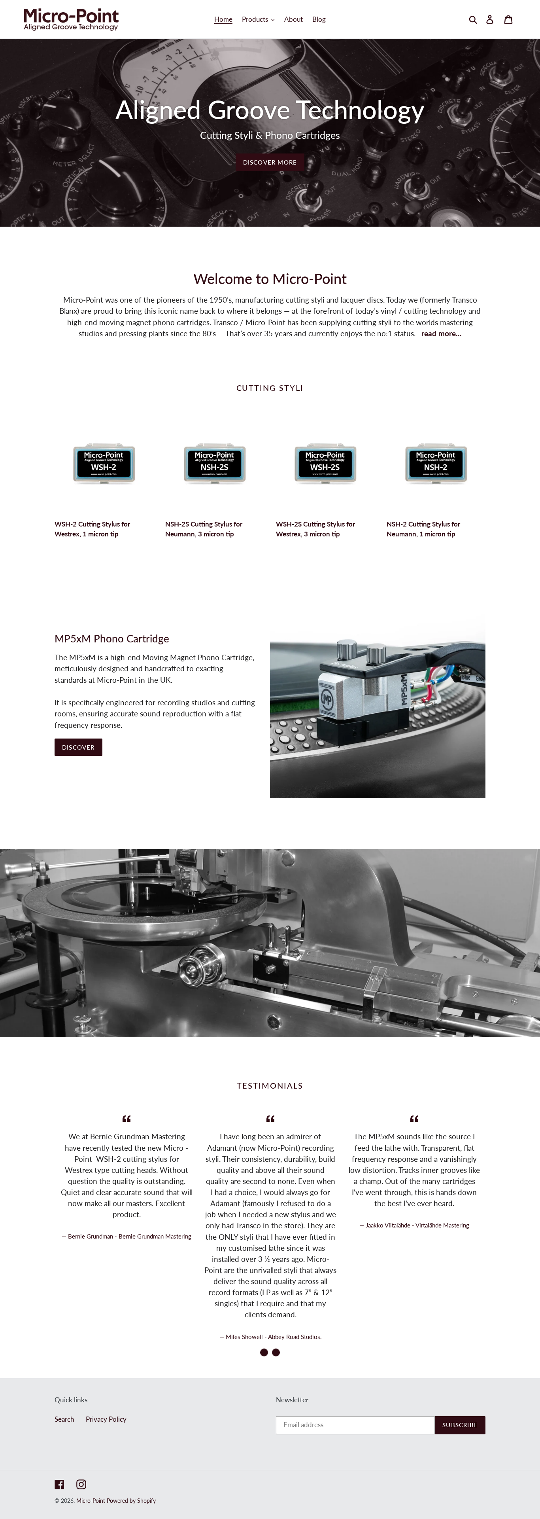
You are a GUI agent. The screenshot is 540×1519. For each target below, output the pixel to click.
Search (64, 1419)
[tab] (264, 1352)
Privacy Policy (106, 1419)
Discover (78, 747)
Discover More (270, 162)
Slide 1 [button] (264, 1352)
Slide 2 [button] (276, 1352)
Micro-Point (90, 1500)
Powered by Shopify (131, 1500)
